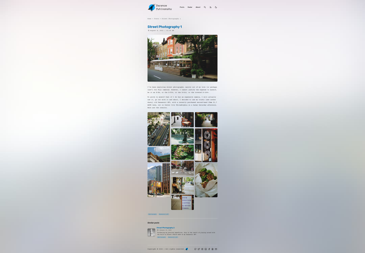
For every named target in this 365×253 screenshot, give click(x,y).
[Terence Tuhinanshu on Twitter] (198, 249)
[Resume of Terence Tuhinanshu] (212, 249)
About (198, 7)
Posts (182, 7)
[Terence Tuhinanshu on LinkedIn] (205, 249)
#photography (152, 214)
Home (149, 19)
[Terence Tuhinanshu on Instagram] (202, 249)
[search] (205, 7)
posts (157, 19)
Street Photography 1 (171, 19)
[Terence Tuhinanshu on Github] (195, 249)
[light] (215, 7)
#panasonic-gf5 (163, 214)
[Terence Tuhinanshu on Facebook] (209, 249)
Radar (190, 7)
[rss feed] (211, 7)
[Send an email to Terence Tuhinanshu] (215, 249)
